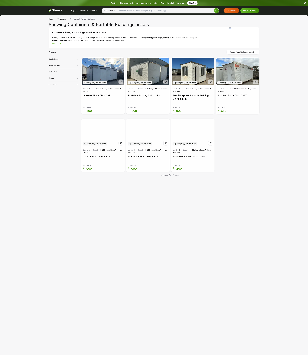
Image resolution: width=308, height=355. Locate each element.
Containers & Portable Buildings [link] (82, 19)
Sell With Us (231, 10)
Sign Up (192, 3)
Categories (61, 19)
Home (51, 19)
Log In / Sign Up (250, 10)
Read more (56, 43)
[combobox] (109, 10)
